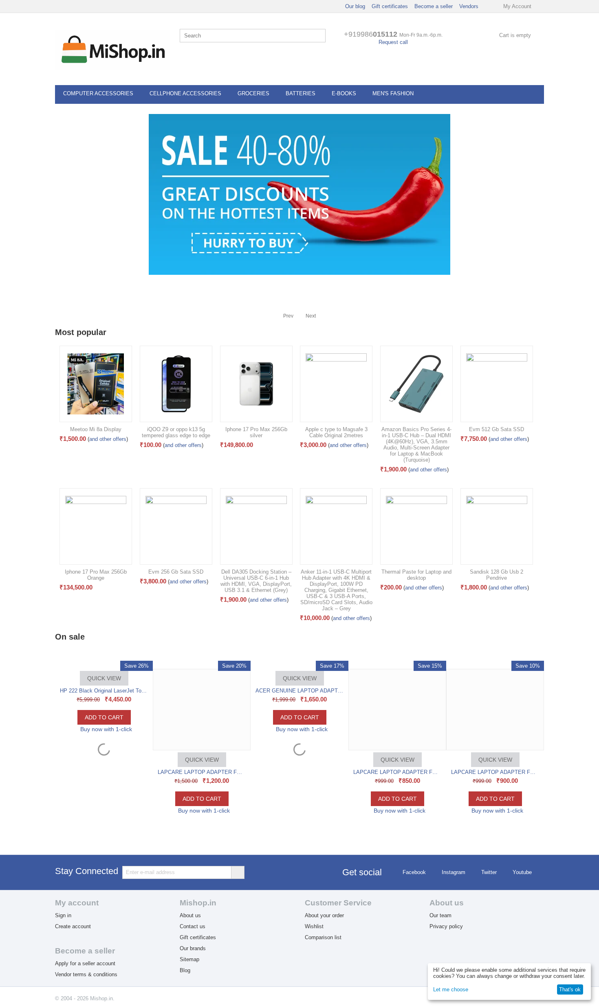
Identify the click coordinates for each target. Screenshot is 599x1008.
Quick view (104, 759)
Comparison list (323, 937)
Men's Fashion (393, 93)
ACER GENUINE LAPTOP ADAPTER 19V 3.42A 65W (202, 691)
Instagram (453, 872)
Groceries (253, 93)
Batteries (300, 93)
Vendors (468, 6)
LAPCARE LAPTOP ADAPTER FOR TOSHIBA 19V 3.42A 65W (398, 772)
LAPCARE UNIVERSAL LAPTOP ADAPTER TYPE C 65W (495, 772)
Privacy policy (446, 926)
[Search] (319, 36)
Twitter (489, 872)
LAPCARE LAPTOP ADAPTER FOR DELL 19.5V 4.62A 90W (104, 772)
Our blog (355, 6)
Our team (440, 915)
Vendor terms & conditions (86, 974)
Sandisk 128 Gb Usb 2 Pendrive (496, 575)
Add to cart (104, 798)
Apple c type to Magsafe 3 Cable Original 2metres (336, 432)
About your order (324, 915)
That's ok (570, 989)
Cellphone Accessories (185, 93)
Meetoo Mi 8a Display (95, 429)
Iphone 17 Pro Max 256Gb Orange (96, 575)
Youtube (522, 872)
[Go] (237, 872)
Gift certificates (390, 6)
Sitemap (189, 959)
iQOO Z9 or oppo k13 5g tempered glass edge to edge (176, 432)
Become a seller (433, 6)
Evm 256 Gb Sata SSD (175, 572)
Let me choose (450, 989)
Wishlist (314, 926)
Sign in (63, 915)
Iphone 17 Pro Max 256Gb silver (256, 432)
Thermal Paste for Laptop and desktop (416, 575)
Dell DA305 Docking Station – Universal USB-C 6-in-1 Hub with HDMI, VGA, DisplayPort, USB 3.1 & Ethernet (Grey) (256, 581)
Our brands (193, 948)
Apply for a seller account (85, 963)
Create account (73, 926)
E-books (344, 93)
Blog (185, 970)
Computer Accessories (98, 93)
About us (190, 915)
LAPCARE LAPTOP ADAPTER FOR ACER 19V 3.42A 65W (300, 772)
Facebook (414, 872)
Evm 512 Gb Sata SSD (496, 429)
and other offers (107, 439)
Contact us (192, 926)
